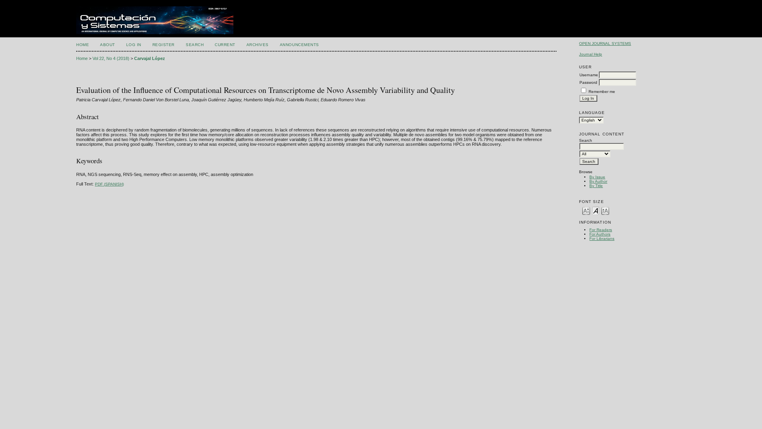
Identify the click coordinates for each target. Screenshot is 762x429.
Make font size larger (605, 210)
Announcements (299, 45)
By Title (596, 186)
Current (225, 45)
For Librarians (601, 238)
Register (163, 45)
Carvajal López (149, 58)
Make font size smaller (586, 210)
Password (588, 82)
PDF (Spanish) (109, 184)
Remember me (602, 91)
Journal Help (590, 54)
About (107, 45)
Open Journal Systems (605, 43)
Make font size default (596, 210)
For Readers (600, 230)
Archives (257, 45)
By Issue (597, 177)
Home (82, 45)
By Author (598, 181)
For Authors (599, 234)
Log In (133, 45)
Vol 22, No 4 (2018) (110, 58)
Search (195, 45)
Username (588, 75)
